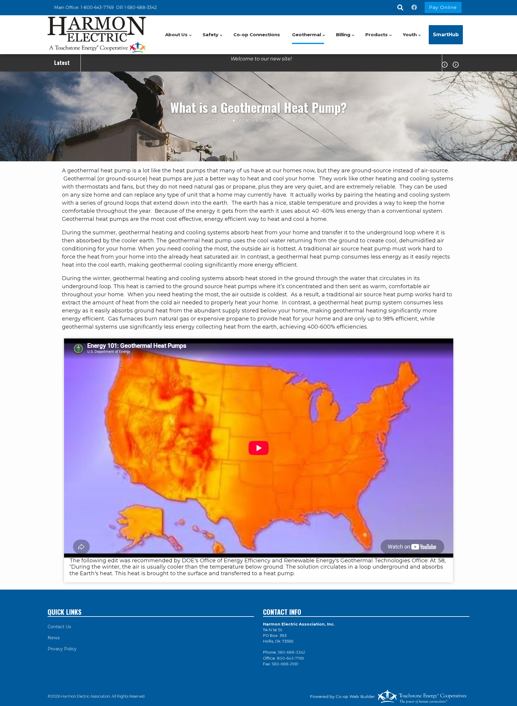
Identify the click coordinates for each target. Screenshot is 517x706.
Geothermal (309, 38)
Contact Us (59, 626)
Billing (345, 38)
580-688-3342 (291, 652)
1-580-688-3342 (140, 7)
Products (379, 38)
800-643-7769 (290, 658)
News (54, 637)
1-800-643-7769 (97, 7)
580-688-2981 (285, 664)
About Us (179, 38)
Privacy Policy (62, 649)
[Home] (97, 35)
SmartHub (446, 34)
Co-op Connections (256, 34)
